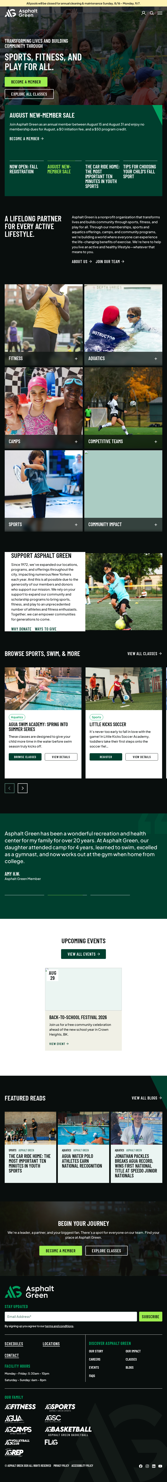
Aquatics (67, 1150)
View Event (57, 1044)
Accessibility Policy (82, 1465)
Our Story (96, 1351)
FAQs (92, 1375)
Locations (51, 1343)
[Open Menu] (159, 13)
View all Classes (142, 653)
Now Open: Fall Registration (24, 169)
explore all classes (29, 94)
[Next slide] (22, 788)
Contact (12, 1355)
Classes (131, 1359)
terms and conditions (59, 1326)
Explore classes (106, 1250)
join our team (108, 261)
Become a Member (26, 81)
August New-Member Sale (59, 169)
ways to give (46, 628)
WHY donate (21, 628)
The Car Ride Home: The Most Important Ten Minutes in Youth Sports (102, 176)
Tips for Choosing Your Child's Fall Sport (139, 171)
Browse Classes (25, 757)
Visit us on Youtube (160, 1466)
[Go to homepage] (21, 13)
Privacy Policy (61, 1465)
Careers (94, 1359)
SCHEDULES (14, 1343)
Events (94, 1367)
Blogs (130, 1367)
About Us (80, 261)
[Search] (151, 13)
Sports (13, 1150)
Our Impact (133, 1351)
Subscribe (150, 1316)
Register (106, 757)
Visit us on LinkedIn (154, 1466)
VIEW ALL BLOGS (144, 1097)
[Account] (143, 13)
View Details (61, 757)
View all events (82, 954)
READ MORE (18, 145)
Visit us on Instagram (147, 1466)
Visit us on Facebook (141, 1466)
